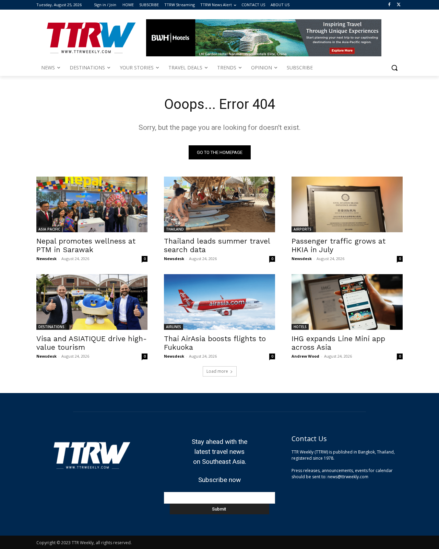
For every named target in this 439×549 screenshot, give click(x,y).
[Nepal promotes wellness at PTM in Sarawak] (91, 204)
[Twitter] (399, 5)
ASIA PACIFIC (49, 229)
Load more (217, 371)
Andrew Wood (305, 356)
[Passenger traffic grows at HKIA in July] (347, 204)
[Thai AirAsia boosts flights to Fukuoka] (219, 302)
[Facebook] (389, 5)
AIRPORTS (302, 229)
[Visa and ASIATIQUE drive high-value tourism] (91, 302)
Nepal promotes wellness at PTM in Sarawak (85, 245)
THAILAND (175, 229)
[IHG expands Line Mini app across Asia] (347, 302)
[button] (394, 67)
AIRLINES (173, 326)
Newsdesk (46, 258)
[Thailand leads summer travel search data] (219, 204)
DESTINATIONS (51, 326)
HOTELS (300, 326)
